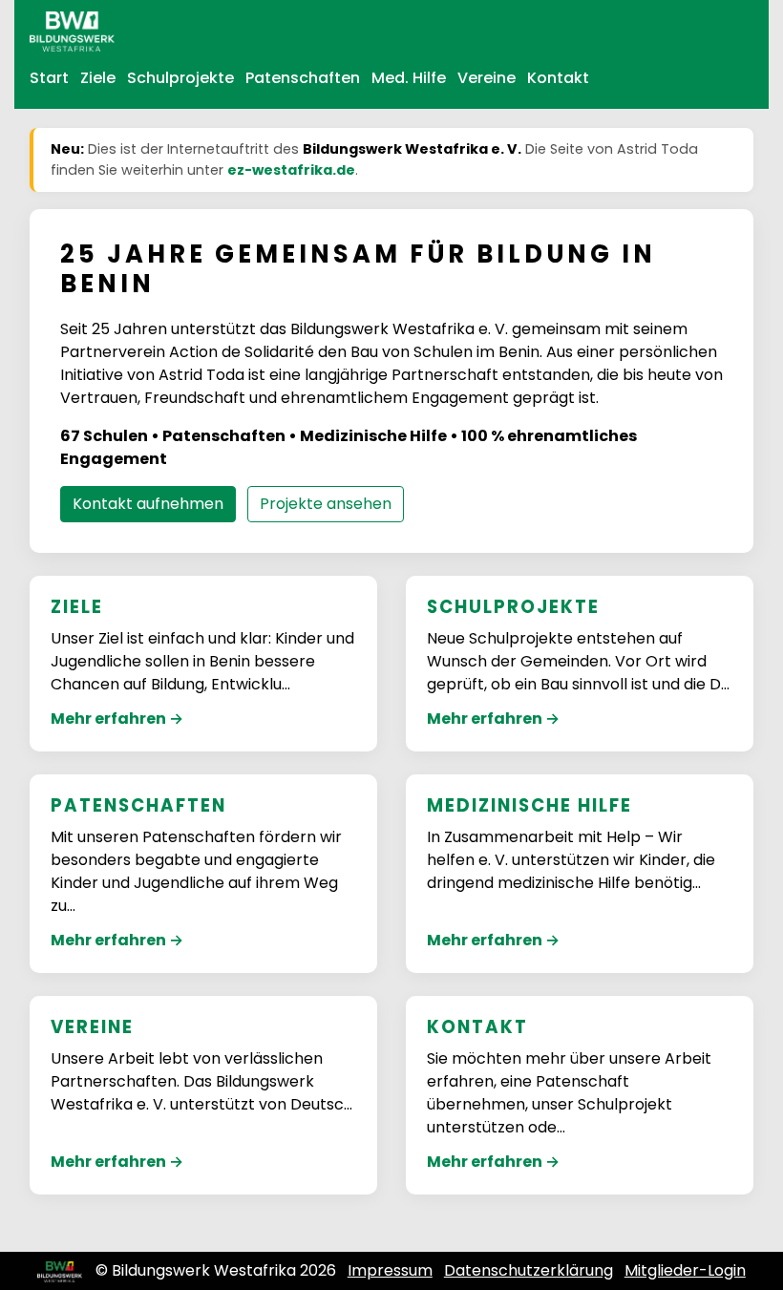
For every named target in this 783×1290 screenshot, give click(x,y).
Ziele (98, 78)
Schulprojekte (180, 78)
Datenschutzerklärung (528, 1270)
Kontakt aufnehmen (148, 504)
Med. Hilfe (408, 78)
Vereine (486, 78)
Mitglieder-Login (685, 1270)
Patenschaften (302, 78)
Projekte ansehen (326, 504)
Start (49, 78)
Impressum (390, 1270)
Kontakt (558, 78)
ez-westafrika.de (291, 170)
